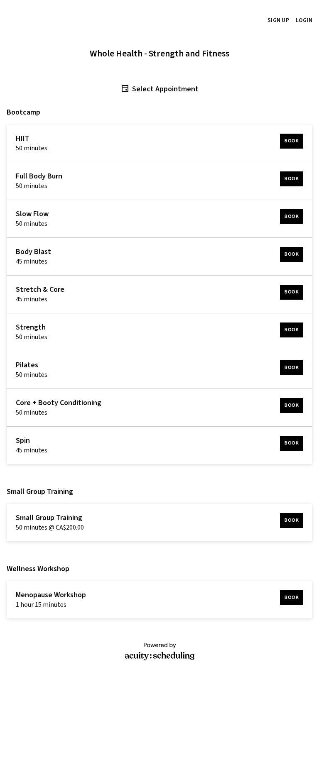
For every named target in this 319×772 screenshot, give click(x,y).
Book (292, 140)
